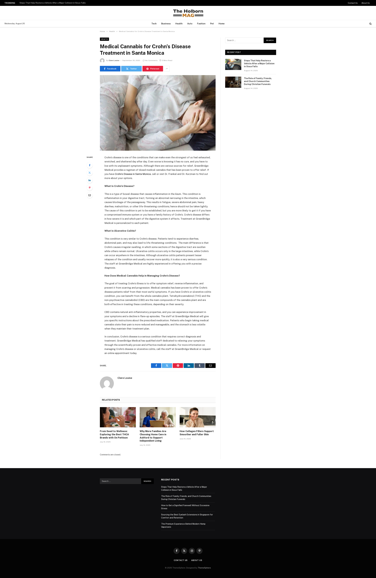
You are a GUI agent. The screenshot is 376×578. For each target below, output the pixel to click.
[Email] (90, 195)
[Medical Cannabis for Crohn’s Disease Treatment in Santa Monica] (158, 113)
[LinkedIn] (90, 180)
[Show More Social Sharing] (167, 68)
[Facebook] (90, 165)
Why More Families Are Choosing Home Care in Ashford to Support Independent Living (153, 436)
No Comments (151, 60)
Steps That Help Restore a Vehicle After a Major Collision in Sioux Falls (259, 63)
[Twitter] (90, 173)
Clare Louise (114, 60)
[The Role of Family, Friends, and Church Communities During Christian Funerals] (233, 82)
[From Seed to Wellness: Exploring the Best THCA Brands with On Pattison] (118, 417)
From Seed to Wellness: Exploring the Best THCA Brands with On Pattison (114, 434)
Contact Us (353, 3)
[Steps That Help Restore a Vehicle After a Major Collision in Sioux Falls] (233, 64)
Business (166, 23)
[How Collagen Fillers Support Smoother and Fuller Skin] (198, 417)
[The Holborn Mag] (188, 13)
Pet (212, 23)
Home (222, 23)
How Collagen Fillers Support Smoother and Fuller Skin (197, 433)
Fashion (201, 23)
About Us (365, 3)
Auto (189, 23)
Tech (154, 23)
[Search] (370, 23)
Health (179, 23)
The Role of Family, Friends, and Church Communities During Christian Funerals (56, 3)
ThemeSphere (204, 568)
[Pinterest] (90, 188)
